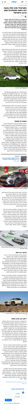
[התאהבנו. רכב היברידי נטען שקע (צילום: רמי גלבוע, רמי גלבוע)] (14, 178)
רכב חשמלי (24, 383)
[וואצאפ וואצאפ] (5, 2)
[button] (22, 1)
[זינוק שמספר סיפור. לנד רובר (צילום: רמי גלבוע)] (14, 77)
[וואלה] (14, 2)
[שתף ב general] (2, 2)
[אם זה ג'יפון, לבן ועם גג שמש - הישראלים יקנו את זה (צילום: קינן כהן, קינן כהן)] (14, 303)
